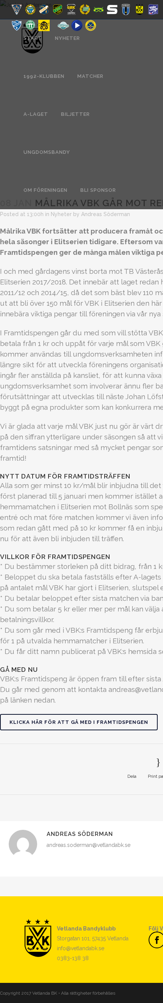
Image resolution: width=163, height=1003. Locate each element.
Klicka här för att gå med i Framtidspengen (78, 722)
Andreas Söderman (105, 214)
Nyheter (61, 214)
